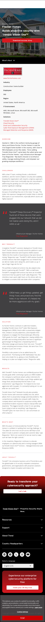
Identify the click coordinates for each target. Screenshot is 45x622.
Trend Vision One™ (10, 509)
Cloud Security (8, 123)
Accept (22, 618)
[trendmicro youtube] (28, 554)
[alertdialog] (22, 608)
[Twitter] (16, 554)
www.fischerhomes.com (12, 78)
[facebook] (10, 554)
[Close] (42, 598)
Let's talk (22, 491)
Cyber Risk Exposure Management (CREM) (18, 128)
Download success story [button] (22, 40)
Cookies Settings (22, 612)
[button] (18, 566)
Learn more (38, 607)
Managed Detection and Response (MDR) (18, 130)
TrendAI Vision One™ (11, 121)
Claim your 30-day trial (19, 586)
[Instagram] (22, 554)
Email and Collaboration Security (15, 125)
